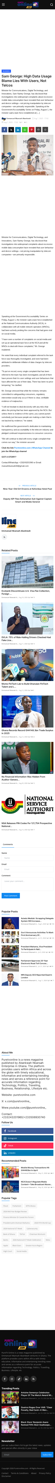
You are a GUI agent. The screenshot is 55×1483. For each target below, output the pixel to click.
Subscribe (47, 1454)
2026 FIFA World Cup (42, 1223)
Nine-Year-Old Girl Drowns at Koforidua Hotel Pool (27, 489)
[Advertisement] (27, 38)
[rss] (33, 1379)
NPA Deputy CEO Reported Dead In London (36, 976)
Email (4, 864)
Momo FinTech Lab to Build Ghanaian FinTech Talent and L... (25, 685)
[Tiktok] (19, 1379)
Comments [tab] (8, 844)
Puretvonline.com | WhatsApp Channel (32, 448)
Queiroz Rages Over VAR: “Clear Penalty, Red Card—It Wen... (36, 1408)
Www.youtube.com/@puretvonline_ (24, 1107)
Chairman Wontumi (37, 1234)
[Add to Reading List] (45, 129)
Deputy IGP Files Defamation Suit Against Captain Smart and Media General (27, 500)
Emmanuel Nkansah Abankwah (16, 531)
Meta (48, 1240)
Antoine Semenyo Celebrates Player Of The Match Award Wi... (37, 1393)
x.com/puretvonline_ (18, 1101)
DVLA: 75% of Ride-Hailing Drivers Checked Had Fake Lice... (26, 639)
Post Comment (10, 895)
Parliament (17, 1206)
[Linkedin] (26, 1379)
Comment (6, 875)
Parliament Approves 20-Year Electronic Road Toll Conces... (34, 962)
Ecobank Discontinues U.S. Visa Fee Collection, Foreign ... (26, 592)
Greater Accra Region (34, 1245)
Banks (5, 1240)
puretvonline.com (24, 1094)
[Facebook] (5, 1379)
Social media (22, 1251)
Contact (5, 1473)
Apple (5, 1245)
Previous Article (29, 486)
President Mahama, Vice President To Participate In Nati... (36, 947)
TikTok (22, 1234)
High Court (7, 1251)
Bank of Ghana (9, 1234)
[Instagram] (12, 1379)
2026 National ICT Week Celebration (27, 1240)
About (33, 1473)
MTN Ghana (30, 1206)
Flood (5, 1206)
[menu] (3, 5)
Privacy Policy (45, 1473)
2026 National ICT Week (12, 1228)
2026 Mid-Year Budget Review (15, 1211)
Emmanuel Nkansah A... (10, 597)
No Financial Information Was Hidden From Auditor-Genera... (23, 778)
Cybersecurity (32, 1228)
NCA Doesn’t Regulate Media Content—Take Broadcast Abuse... (36, 1183)
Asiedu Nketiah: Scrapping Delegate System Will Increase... (37, 919)
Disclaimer (6, 1476)
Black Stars (17, 1245)
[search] (51, 5)
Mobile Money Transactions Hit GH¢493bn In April (35, 1168)
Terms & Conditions (20, 1473)
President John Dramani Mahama (16, 1223)
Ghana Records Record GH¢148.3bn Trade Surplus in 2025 (27, 732)
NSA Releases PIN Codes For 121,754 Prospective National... (27, 824)
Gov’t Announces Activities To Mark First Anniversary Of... (37, 933)
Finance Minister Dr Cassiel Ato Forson (18, 1217)
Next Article (25, 496)
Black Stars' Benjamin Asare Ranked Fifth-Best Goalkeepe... (36, 1423)
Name (4, 853)
